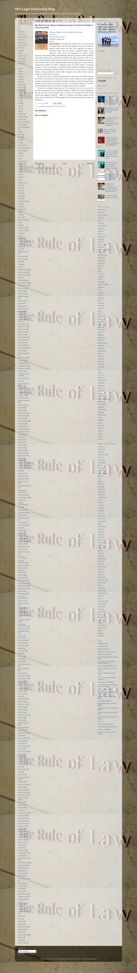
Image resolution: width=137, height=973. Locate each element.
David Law (100, 503)
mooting (20, 735)
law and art (21, 661)
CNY (19, 111)
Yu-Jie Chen (101, 636)
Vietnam (20, 264)
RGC (19, 212)
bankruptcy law (22, 309)
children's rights (22, 329)
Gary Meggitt (101, 282)
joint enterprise (22, 640)
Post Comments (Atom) (48, 168)
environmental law (23, 497)
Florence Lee (101, 276)
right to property (22, 839)
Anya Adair (100, 231)
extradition (21, 522)
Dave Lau (100, 500)
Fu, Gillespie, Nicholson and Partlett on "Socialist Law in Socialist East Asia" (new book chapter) (112, 121)
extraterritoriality (23, 525)
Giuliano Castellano (103, 284)
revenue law (21, 829)
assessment (21, 301)
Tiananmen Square (23, 241)
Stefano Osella (102, 396)
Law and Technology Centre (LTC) (106, 666)
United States (22, 259)
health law (21, 575)
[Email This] (54, 103)
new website (21, 743)
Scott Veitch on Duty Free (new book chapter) (112, 196)
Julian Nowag (101, 316)
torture (20, 919)
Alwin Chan (101, 223)
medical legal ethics (23, 723)
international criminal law (24, 616)
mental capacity (22, 727)
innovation (21, 591)
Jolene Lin (100, 548)
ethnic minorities (22, 513)
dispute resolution (23, 463)
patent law (21, 758)
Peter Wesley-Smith (103, 601)
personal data (22, 761)
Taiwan (20, 238)
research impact (22, 61)
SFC (19, 222)
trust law (20, 932)
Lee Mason (100, 569)
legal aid (20, 696)
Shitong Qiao (101, 385)
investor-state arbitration (22, 636)
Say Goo (100, 372)
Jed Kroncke (101, 306)
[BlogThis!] (55, 103)
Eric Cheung (101, 510)
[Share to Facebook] (59, 103)
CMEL (19, 109)
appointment (21, 32)
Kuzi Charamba (102, 567)
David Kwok (101, 252)
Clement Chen (101, 489)
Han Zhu (100, 290)
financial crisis (22, 538)
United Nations (22, 256)
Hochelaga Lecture (23, 148)
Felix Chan (100, 274)
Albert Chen (101, 212)
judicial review (22, 645)
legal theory (21, 707)
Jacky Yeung (101, 298)
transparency (21, 929)
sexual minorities (22, 865)
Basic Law (20, 93)
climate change (22, 345)
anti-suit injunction (23, 286)
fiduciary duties (22, 536)
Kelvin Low (100, 324)
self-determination (23, 853)
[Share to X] (57, 103)
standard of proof (23, 896)
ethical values (22, 510)
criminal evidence (22, 413)
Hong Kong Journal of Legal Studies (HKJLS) (107, 697)
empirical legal (22, 476)
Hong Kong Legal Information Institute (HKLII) (108, 709)
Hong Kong (21, 150)
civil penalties (22, 340)
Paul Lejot (100, 598)
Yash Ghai (100, 633)
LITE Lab (100, 721)
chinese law (21, 334)
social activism (22, 873)
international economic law (24, 620)
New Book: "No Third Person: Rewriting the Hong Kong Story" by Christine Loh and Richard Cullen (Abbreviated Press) (108, 142)
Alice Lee (100, 220)
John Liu (100, 314)
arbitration (21, 291)
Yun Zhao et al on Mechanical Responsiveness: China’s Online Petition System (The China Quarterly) (112, 100)
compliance (21, 371)
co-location (21, 350)
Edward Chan (101, 263)
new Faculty (62, 106)
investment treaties (23, 631)
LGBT (19, 169)
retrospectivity (22, 826)
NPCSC (20, 198)
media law (21, 718)
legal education (22, 699)
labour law (21, 656)
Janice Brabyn (101, 529)
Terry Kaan (100, 620)
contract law (21, 395)
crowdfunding (22, 426)
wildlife (20, 940)
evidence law (21, 515)
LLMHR (20, 177)
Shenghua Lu (101, 383)
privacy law (21, 774)
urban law (20, 937)
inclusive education (23, 586)
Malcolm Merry (102, 577)
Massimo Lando (102, 583)
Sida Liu (100, 388)
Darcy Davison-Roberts (104, 250)
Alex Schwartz (102, 449)
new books (56, 106)
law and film (21, 673)
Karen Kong (101, 556)
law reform (21, 691)
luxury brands (21, 709)
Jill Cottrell (101, 537)
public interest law (23, 795)
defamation (21, 439)
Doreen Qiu (101, 508)
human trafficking (23, 580)
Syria (19, 236)
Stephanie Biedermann (104, 399)
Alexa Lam (100, 452)
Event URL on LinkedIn (84, 88)
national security (22, 45)
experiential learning (23, 518)
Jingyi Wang (101, 540)
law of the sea (22, 688)
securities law (22, 850)
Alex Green (101, 447)
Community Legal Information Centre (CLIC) (108, 713)
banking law (21, 306)
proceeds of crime (23, 784)
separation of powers (24, 858)
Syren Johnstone (102, 404)
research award (22, 56)
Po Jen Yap (100, 359)
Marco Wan (101, 335)
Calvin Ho (100, 481)
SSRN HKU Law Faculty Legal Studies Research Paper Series (107, 693)
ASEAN (20, 82)
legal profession (22, 704)
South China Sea (22, 230)
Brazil (19, 98)
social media (21, 883)
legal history (21, 702)
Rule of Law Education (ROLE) (106, 724)
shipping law (21, 871)
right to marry (22, 837)
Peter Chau (101, 356)
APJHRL (20, 79)
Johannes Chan (102, 543)
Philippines (21, 209)
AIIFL (19, 77)
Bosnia (20, 95)
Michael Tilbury (102, 590)
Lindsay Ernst (101, 572)
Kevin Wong (101, 327)
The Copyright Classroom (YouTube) (107, 727)
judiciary (20, 648)
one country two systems (22, 755)
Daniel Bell (101, 247)
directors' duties (22, 453)
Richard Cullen (101, 607)
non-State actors (22, 746)
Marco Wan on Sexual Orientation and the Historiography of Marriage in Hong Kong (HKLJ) (111, 166)
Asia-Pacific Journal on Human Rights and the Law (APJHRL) (107, 685)
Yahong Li (100, 431)
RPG (19, 29)
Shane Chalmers (102, 380)
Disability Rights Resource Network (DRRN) (107, 704)
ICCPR (19, 153)
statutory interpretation (22, 902)
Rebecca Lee (101, 364)
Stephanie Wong (102, 617)
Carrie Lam (21, 119)
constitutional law (23, 383)
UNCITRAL (20, 246)
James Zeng (101, 303)
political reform (22, 769)
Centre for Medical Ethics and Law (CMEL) (107, 674)
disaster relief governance (22, 459)
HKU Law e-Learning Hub (104, 729)
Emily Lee (100, 268)
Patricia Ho (101, 354)
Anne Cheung (101, 468)
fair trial (20, 528)
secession (20, 847)
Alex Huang (101, 218)
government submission (21, 571)
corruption (21, 408)
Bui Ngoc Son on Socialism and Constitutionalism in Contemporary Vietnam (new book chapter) (112, 187)
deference (21, 442)
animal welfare (22, 280)
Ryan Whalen (101, 367)
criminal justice (22, 415)
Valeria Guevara (102, 415)
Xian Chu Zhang (102, 628)
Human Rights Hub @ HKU (105, 701)
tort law (20, 916)
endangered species (23, 481)
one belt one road (23, 751)
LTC (19, 180)
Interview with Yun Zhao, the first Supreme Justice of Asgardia (112, 110)
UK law (20, 244)
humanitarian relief (23, 583)
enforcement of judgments (22, 491)
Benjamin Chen (102, 236)
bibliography (21, 311)
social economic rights (24, 878)
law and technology (23, 684)
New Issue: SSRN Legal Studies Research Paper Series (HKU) (110, 131)
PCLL (19, 206)
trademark (21, 924)
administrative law (23, 275)
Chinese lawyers (22, 122)
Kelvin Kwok (101, 322)
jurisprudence (21, 651)
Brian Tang (101, 239)
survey (20, 906)
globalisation (21, 568)
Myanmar (20, 196)
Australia (20, 90)
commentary (21, 40)
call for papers (22, 324)
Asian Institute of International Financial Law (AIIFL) (106, 662)
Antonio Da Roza (102, 473)
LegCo (19, 188)
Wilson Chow (101, 425)
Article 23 (20, 85)
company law (21, 363)
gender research (22, 565)
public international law (23, 798)
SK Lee (99, 370)
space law (20, 891)
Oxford (20, 204)
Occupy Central (22, 201)
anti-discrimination (23, 283)
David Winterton (102, 255)
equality (20, 500)
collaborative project (24, 353)
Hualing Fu (100, 295)
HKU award (21, 24)
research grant (22, 58)
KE (19, 26)
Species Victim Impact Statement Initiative (107, 733)
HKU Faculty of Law (103, 646)
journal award (22, 42)
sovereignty (21, 888)
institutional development (21, 597)
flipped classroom (23, 546)
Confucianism (21, 125)
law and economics (23, 669)
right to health (22, 834)
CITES (19, 106)
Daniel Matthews (102, 497)
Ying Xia (100, 434)
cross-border (21, 424)
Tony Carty (101, 623)
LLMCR (20, 174)
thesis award (21, 64)
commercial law (22, 358)
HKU (19, 142)
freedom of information (21, 557)
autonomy (21, 303)
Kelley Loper (101, 564)
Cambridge (21, 114)
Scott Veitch (101, 375)
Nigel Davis (101, 596)
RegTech (20, 217)
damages (20, 437)
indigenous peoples (23, 588)
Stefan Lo (100, 394)
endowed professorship (24, 486)
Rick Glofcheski (102, 612)
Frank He (100, 279)
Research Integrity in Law (104, 654)
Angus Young (101, 228)
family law (21, 530)
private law (21, 782)
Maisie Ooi (100, 574)
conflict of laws (22, 378)
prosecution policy (23, 792)
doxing (20, 471)
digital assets (21, 450)
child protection (22, 326)
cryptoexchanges (22, 429)
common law (21, 360)
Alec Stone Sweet (102, 215)
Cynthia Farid (101, 492)
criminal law (21, 418)
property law (21, 787)
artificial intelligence (23, 296)
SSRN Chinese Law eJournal (105, 689)
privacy (20, 772)
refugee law (21, 807)
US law (20, 249)
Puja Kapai (101, 362)
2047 (19, 71)
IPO (19, 158)
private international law (23, 778)
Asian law (20, 87)
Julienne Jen (101, 319)
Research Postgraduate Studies (106, 652)
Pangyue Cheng (102, 351)
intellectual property (23, 603)
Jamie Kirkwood (102, 527)
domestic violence (23, 468)
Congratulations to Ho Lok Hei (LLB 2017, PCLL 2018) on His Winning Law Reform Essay (112, 176)
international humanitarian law (22, 625)
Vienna (20, 262)
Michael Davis (101, 588)
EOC (19, 132)
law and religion (22, 681)
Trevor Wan (101, 412)
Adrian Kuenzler (102, 210)
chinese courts (22, 332)
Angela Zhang (101, 460)
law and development (24, 664)
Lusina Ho (100, 332)
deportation (21, 448)
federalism (21, 533)
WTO (19, 267)
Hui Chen (100, 524)
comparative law (22, 366)
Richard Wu (101, 609)
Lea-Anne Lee (101, 330)
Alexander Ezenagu (103, 455)
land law (20, 659)
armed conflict (22, 293)
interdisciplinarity (22, 608)
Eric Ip (99, 271)
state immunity (22, 899)
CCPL (19, 103)
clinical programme (23, 37)
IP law (19, 156)
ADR (19, 74)
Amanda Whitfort (102, 226)
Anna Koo (100, 465)
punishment (21, 805)
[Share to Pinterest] (61, 103)
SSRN (19, 225)
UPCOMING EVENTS (103, 644)
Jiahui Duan (101, 308)
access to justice (22, 272)
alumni (20, 277)
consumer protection (23, 388)
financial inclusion (23, 541)
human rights (21, 578)
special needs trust (23, 894)
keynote (20, 653)
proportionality (22, 790)
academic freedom (23, 270)
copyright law (21, 398)
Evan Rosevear (101, 519)
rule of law (21, 845)
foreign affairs (22, 549)
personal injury (22, 764)
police (19, 766)
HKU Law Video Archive (104, 649)
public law (21, 802)
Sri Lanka (20, 233)
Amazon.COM (63, 88)
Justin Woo (101, 553)
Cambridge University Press (57, 37)
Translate (31, 954)
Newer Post (39, 163)
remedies (20, 810)
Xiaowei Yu (101, 428)
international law (22, 628)
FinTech (20, 137)
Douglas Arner (101, 258)
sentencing (21, 855)
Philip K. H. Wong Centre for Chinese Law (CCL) (107, 669)
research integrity (22, 823)
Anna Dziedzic (101, 463)
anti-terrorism (22, 288)
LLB (19, 172)
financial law (49, 106)
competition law (22, 368)
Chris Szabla (101, 487)
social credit (21, 876)
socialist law (21, 886)
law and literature (23, 676)
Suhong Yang (101, 402)
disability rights (22, 455)
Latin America (21, 182)
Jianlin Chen (101, 535)
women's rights (22, 943)
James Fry (100, 300)
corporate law (22, 405)
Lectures (20, 185)
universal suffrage (23, 935)
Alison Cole (101, 457)
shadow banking (22, 868)
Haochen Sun (101, 292)
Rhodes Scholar (22, 220)
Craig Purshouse (102, 244)
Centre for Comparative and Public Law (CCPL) (108, 658)
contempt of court (23, 392)
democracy (21, 445)
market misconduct (23, 715)
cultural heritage (22, 431)
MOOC (19, 190)
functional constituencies (22, 561)
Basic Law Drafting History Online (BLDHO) (107, 718)
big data (20, 314)
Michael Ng (101, 346)
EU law (20, 134)
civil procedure (22, 342)
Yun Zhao (100, 439)
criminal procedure (23, 421)
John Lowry (101, 545)
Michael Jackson (102, 343)
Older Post (90, 163)
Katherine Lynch (102, 559)
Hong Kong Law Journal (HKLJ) (106, 682)
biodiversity (21, 317)
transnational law (23, 927)
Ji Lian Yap (100, 532)
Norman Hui (101, 348)
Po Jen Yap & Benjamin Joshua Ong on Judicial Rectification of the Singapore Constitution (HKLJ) (112, 154)
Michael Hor (101, 340)
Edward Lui (101, 266)
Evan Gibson (52, 34)
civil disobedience (22, 337)
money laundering (23, 733)
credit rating (21, 410)
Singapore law (22, 228)
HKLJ (19, 140)
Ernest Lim (100, 513)
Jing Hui (100, 311)
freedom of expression (24, 552)
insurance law (21, 601)
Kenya (19, 166)
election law (21, 473)
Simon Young (101, 391)
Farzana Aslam (102, 521)
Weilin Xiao (101, 420)
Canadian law (21, 117)
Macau (20, 193)
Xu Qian (100, 630)
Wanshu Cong (101, 625)
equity (20, 507)
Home (65, 163)
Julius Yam (100, 550)
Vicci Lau (100, 418)
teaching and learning (24, 911)
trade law (20, 921)
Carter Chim (101, 484)
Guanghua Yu (101, 287)
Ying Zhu (100, 436)
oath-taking (21, 749)
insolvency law (22, 594)
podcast (20, 53)
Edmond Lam (101, 260)
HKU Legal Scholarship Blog (35, 9)
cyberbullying (21, 434)
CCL (19, 101)
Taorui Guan (101, 407)
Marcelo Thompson (103, 580)
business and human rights (23, 320)
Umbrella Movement (23, 252)
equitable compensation (22, 504)
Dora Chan (100, 505)
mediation (21, 720)
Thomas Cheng (102, 410)
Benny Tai (100, 476)
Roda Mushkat (101, 614)
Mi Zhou (100, 585)
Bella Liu (100, 234)
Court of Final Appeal (24, 127)
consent (20, 381)
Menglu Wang (101, 338)
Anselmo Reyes (102, 471)
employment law (22, 479)
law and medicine (22, 678)
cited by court (22, 34)
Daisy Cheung (101, 495)
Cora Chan (100, 242)
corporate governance (24, 400)
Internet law (21, 161)
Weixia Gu (100, 423)
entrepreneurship (22, 495)
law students (21, 694)
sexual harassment (23, 863)
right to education (23, 831)
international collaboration (22, 611)
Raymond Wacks (102, 604)
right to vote (21, 842)
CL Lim (99, 479)
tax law (20, 909)
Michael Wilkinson (102, 593)
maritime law (21, 712)
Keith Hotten (101, 561)
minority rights (22, 730)
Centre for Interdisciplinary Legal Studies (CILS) (106, 678)
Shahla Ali (100, 378)
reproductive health (23, 813)
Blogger (94, 959)
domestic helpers (22, 465)
